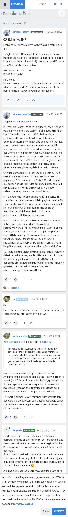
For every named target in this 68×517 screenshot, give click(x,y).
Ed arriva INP (45, 341)
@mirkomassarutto (14, 341)
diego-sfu (17, 430)
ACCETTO (59, 511)
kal (13, 299)
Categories (24, 14)
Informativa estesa (22, 503)
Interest (13, 14)
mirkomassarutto (21, 32)
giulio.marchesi (20, 336)
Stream (4, 14)
